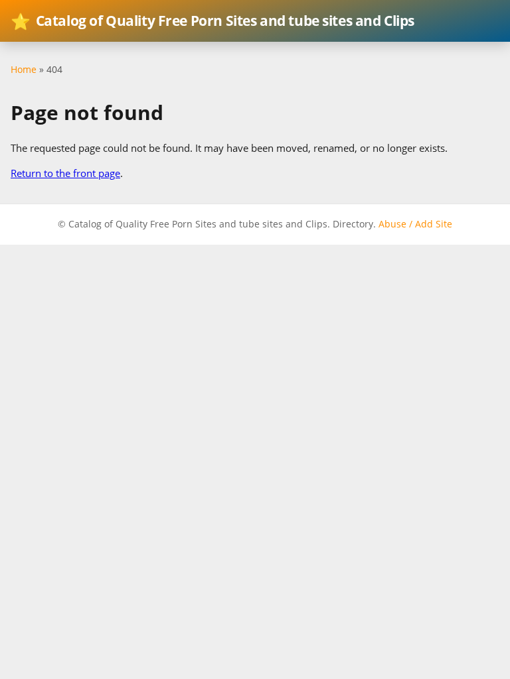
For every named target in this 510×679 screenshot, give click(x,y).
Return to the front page (65, 173)
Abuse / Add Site (415, 223)
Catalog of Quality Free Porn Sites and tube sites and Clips (212, 21)
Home (24, 69)
